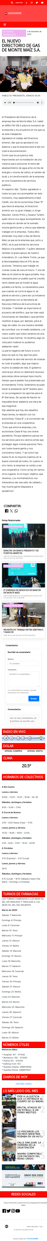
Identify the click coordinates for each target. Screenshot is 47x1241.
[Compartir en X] (11, 511)
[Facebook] (26, 2)
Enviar (34, 698)
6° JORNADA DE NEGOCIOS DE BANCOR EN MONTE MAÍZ (22, 591)
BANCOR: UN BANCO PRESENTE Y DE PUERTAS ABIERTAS (21, 551)
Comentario (12, 670)
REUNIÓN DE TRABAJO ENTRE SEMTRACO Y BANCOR (23, 631)
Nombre (11, 659)
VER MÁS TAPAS (23, 1083)
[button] (12, 2)
